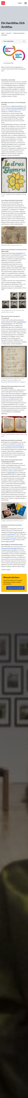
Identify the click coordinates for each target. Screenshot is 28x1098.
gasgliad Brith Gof (12, 472)
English (20, 3)
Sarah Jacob (11, 534)
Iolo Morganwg (8, 323)
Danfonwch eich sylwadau (14, 588)
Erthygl (8, 569)
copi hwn (4, 209)
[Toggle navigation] (25, 3)
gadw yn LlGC (9, 541)
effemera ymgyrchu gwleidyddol (14, 108)
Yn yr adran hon (8, 41)
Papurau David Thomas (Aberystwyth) (11, 548)
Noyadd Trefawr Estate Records (14, 445)
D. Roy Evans (13, 538)
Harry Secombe (17, 253)
